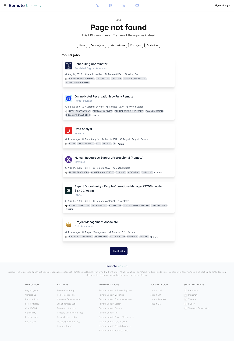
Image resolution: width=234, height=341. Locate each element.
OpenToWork (31, 308)
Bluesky (191, 303)
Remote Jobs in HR (108, 312)
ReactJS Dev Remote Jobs (70, 312)
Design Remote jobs (67, 317)
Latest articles (117, 45)
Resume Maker (32, 317)
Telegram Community (198, 308)
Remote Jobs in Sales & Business (114, 326)
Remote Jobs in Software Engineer (115, 290)
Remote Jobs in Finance (110, 308)
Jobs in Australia (158, 299)
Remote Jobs (31, 299)
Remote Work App (65, 290)
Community (30, 312)
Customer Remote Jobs (68, 299)
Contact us (152, 45)
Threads (192, 299)
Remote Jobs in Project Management (117, 317)
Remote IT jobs (64, 326)
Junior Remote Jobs (66, 303)
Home (82, 45)
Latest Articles (32, 303)
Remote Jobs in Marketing (111, 295)
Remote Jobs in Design (110, 303)
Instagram (193, 295)
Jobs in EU (155, 295)
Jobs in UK (155, 303)
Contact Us (30, 295)
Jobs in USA (156, 290)
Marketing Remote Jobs (68, 321)
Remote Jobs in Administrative (113, 330)
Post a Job (30, 321)
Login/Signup (31, 290)
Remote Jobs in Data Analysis (113, 321)
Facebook (193, 290)
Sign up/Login (222, 5)
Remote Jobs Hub (66, 295)
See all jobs (119, 251)
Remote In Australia (66, 308)
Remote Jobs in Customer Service (115, 299)
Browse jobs (97, 45)
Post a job (135, 45)
